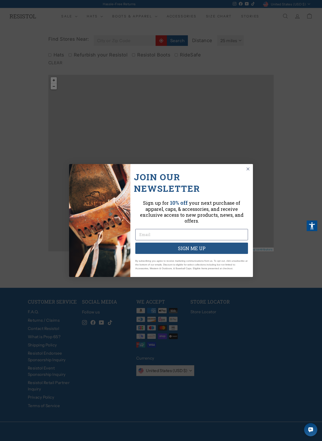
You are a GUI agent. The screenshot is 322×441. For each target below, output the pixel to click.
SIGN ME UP (192, 248)
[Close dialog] (248, 169)
